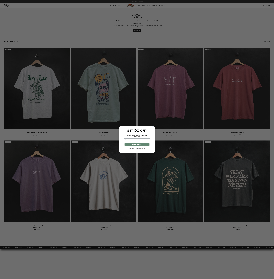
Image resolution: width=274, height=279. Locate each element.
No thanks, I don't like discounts (137, 148)
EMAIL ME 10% (137, 144)
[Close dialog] (153, 128)
